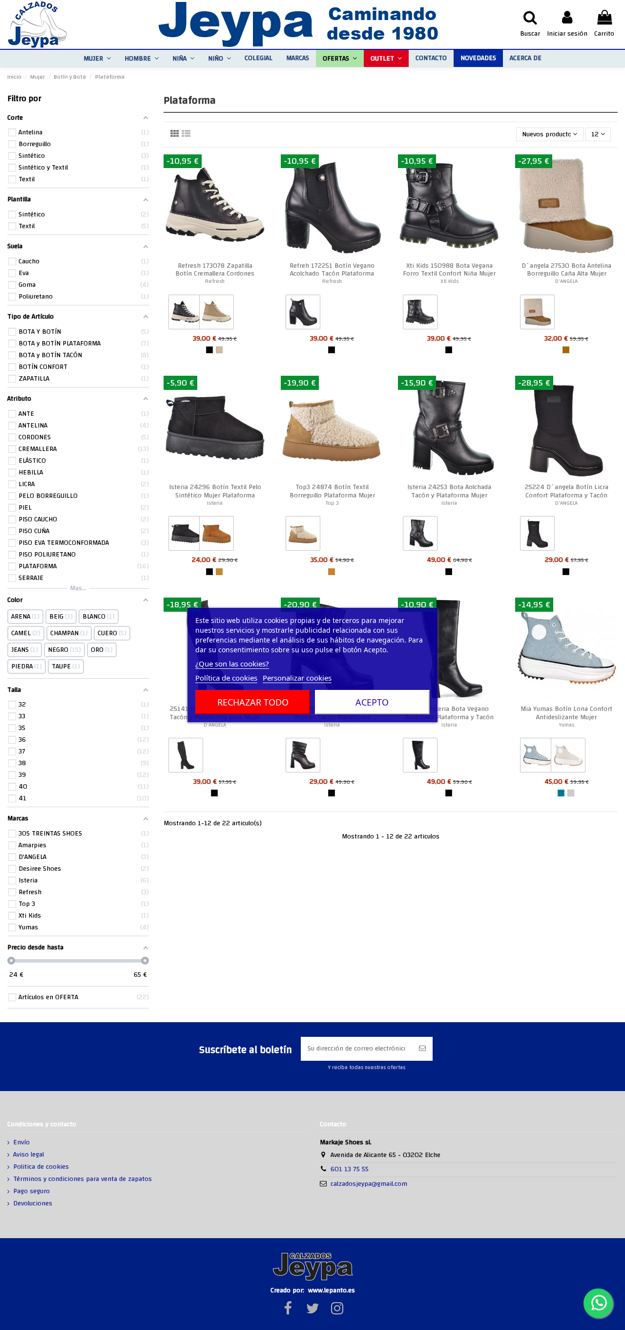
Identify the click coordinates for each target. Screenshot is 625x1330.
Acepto (372, 702)
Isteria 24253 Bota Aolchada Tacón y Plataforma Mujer (449, 491)
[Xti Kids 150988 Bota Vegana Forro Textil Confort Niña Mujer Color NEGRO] (420, 314)
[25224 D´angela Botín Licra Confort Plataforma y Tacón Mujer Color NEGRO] (537, 535)
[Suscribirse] (422, 1049)
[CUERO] (219, 571)
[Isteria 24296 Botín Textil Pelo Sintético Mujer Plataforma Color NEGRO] (185, 535)
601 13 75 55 (350, 1169)
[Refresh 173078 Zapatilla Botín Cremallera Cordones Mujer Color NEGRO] (185, 314)
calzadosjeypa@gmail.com (369, 1184)
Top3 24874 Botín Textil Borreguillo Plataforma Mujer (332, 491)
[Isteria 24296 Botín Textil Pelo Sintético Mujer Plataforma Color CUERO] (216, 535)
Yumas (566, 725)
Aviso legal (28, 1155)
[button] (97, 58)
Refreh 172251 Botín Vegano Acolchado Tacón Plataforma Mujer (332, 274)
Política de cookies (226, 678)
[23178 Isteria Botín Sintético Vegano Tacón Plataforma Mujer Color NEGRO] (303, 757)
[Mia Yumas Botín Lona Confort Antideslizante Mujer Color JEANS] (537, 757)
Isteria (215, 503)
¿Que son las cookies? (232, 663)
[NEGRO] (209, 349)
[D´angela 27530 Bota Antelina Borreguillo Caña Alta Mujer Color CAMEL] (537, 314)
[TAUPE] (219, 349)
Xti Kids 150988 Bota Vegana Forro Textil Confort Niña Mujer (449, 269)
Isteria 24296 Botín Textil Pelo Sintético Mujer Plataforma (215, 491)
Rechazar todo (253, 702)
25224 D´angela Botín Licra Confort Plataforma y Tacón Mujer (566, 495)
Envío (21, 1143)
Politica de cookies (41, 1167)
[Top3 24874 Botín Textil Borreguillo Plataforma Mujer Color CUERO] (303, 535)
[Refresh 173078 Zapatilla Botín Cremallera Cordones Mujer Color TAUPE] (216, 314)
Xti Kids (449, 281)
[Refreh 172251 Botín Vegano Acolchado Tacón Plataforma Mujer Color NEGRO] (303, 314)
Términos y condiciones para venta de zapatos (82, 1179)
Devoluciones (32, 1204)
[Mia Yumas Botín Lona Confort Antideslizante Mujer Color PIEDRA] (568, 757)
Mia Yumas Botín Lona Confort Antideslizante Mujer (566, 713)
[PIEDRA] (570, 793)
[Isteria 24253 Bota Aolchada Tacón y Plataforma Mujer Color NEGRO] (420, 535)
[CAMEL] (565, 349)
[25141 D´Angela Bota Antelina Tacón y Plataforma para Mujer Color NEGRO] (185, 757)
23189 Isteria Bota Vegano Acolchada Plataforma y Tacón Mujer (449, 717)
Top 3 (332, 503)
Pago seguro (31, 1192)
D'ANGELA (566, 281)
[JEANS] (561, 793)
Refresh (215, 281)
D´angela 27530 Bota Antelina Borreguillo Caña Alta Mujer (566, 269)
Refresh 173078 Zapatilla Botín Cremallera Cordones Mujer (214, 274)
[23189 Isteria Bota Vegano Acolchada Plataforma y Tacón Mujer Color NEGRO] (420, 757)
